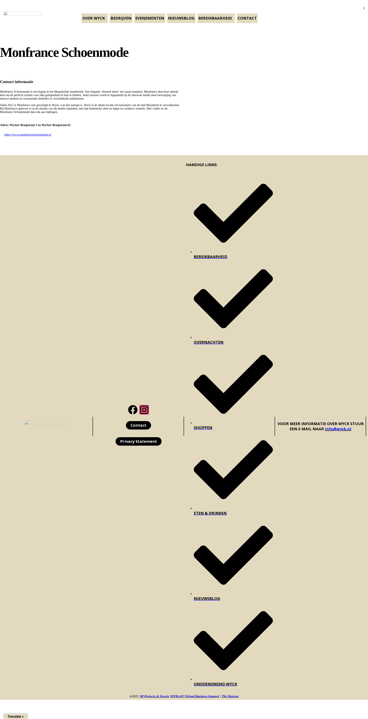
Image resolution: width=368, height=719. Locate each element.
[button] (94, 18)
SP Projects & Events (154, 696)
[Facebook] (133, 410)
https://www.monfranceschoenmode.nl (27, 134)
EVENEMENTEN (149, 18)
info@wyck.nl (338, 428)
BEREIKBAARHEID (215, 18)
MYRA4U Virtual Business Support (195, 696)
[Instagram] (144, 410)
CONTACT (247, 18)
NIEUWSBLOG (181, 18)
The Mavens (230, 696)
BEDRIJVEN (121, 18)
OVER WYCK (93, 18)
